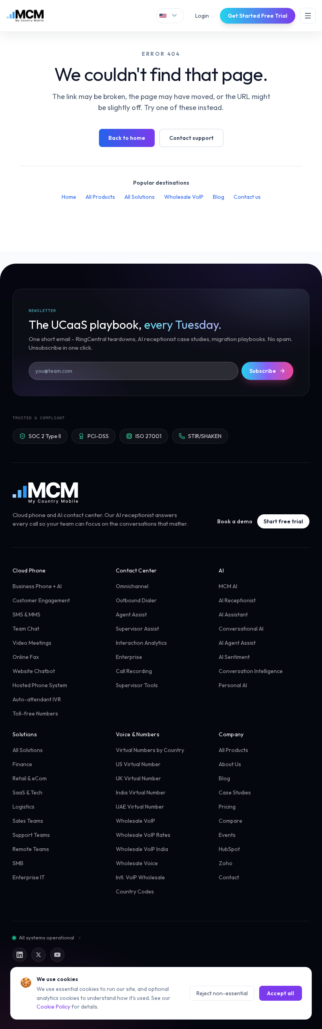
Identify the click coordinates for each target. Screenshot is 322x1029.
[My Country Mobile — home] (25, 15)
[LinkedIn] (20, 955)
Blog (218, 196)
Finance (22, 764)
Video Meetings (32, 642)
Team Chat (26, 628)
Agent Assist (131, 614)
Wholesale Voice (137, 863)
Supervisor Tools (137, 685)
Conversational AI (241, 628)
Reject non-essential (222, 993)
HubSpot (229, 849)
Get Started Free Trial (257, 15)
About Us (230, 764)
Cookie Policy (53, 1006)
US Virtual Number (138, 764)
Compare (230, 820)
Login (202, 15)
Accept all (280, 993)
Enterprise (129, 656)
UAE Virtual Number (140, 806)
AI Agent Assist (237, 642)
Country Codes (135, 891)
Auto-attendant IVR (37, 699)
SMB (18, 863)
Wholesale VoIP (183, 196)
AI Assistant (233, 614)
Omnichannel (132, 586)
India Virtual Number (141, 792)
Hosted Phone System (40, 685)
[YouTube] (57, 955)
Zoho (225, 863)
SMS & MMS (26, 614)
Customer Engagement (41, 600)
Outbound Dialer (136, 600)
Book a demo (234, 521)
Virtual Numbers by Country (150, 750)
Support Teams (31, 834)
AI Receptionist (237, 600)
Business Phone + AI (37, 586)
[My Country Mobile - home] (46, 493)
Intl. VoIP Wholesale (140, 877)
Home (69, 196)
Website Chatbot (34, 671)
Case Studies (235, 792)
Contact (229, 877)
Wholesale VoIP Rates (143, 834)
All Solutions (139, 196)
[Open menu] (308, 16)
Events (227, 834)
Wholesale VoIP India (142, 849)
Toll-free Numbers (35, 713)
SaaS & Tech (27, 792)
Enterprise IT (29, 877)
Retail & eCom (30, 778)
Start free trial (283, 521)
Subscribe (262, 370)
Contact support (191, 137)
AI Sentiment (234, 656)
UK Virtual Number (138, 778)
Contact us (247, 196)
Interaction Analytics (141, 642)
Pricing (227, 806)
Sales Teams (28, 820)
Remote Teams (31, 849)
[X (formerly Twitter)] (38, 955)
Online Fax (26, 656)
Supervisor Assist (137, 628)
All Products (100, 196)
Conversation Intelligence (251, 671)
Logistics (24, 806)
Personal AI (233, 685)
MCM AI (228, 586)
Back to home (126, 137)
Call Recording (134, 671)
